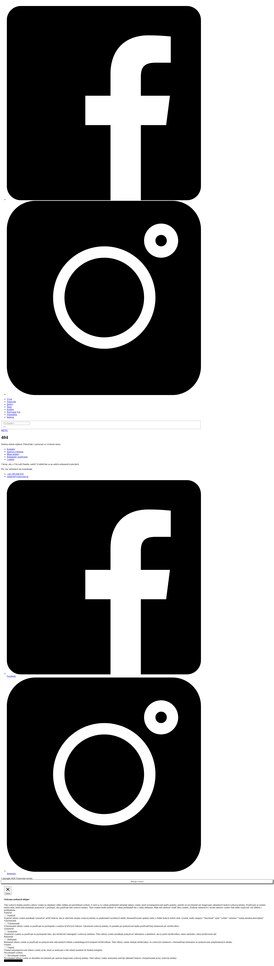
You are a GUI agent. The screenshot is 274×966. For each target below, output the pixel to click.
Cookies (10, 459)
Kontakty (11, 449)
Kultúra (10, 409)
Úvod (9, 399)
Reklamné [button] (8, 936)
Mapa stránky (13, 454)
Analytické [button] (9, 928)
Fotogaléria (12, 414)
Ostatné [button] (7, 944)
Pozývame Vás (13, 412)
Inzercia (10, 417)
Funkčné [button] (8, 912)
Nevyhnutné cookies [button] (13, 952)
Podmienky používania (17, 457)
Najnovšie (11, 401)
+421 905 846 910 (15, 474)
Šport (9, 407)
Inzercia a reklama (15, 451)
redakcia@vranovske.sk (17, 476)
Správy (10, 404)
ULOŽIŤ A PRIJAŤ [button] (13, 960)
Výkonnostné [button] (10, 920)
